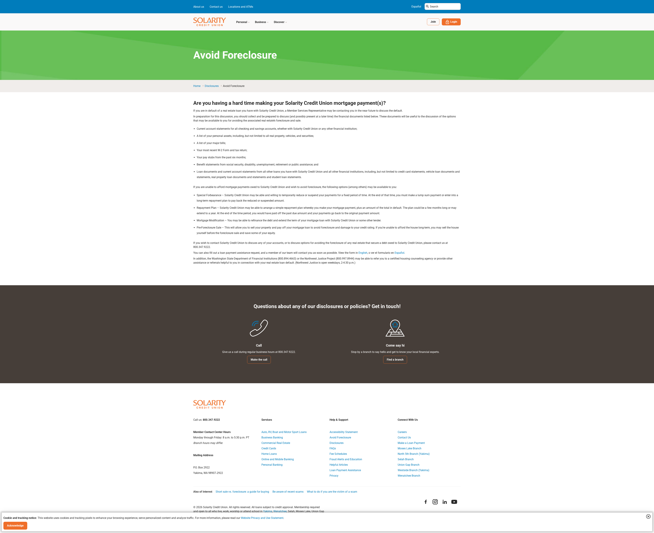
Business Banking (272, 437)
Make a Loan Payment (411, 443)
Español (416, 6)
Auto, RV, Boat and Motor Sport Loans (284, 432)
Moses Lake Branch (409, 448)
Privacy (334, 475)
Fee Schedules (338, 453)
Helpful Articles (339, 464)
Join (433, 21)
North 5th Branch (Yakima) (414, 453)
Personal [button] (242, 22)
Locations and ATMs (240, 6)
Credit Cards (268, 448)
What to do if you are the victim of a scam (332, 491)
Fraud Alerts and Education (346, 459)
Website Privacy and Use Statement (262, 518)
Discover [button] (279, 22)
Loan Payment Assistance (345, 470)
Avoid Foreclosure (340, 437)
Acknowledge (15, 525)
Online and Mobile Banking (277, 459)
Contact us (216, 6)
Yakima (267, 511)
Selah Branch (406, 459)
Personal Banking (272, 464)
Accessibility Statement (344, 432)
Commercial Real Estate (275, 443)
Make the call (259, 359)
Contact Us (404, 437)
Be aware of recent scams (287, 491)
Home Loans (269, 453)
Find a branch (395, 359)
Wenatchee (280, 511)
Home (196, 86)
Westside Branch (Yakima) (413, 470)
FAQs (333, 448)
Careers (402, 432)
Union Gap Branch (408, 464)
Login (453, 21)
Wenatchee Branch (409, 475)
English (363, 252)
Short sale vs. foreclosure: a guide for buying (242, 491)
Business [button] (261, 22)
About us (198, 6)
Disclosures (212, 86)
